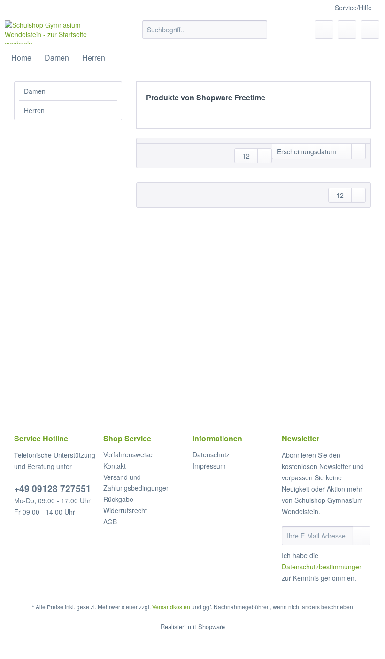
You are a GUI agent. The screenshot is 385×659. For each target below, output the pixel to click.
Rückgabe (118, 499)
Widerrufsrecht (125, 510)
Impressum (209, 465)
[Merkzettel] (324, 29)
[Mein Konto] (347, 29)
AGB (110, 521)
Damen (35, 91)
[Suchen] (258, 29)
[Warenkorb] (370, 29)
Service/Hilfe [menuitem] (353, 7)
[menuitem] (205, 34)
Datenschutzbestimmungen (322, 566)
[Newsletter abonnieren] (361, 535)
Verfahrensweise (128, 454)
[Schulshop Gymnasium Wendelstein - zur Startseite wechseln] (58, 32)
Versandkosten (171, 607)
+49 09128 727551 (52, 488)
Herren (34, 110)
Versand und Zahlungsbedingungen (136, 482)
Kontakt (114, 465)
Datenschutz (211, 454)
